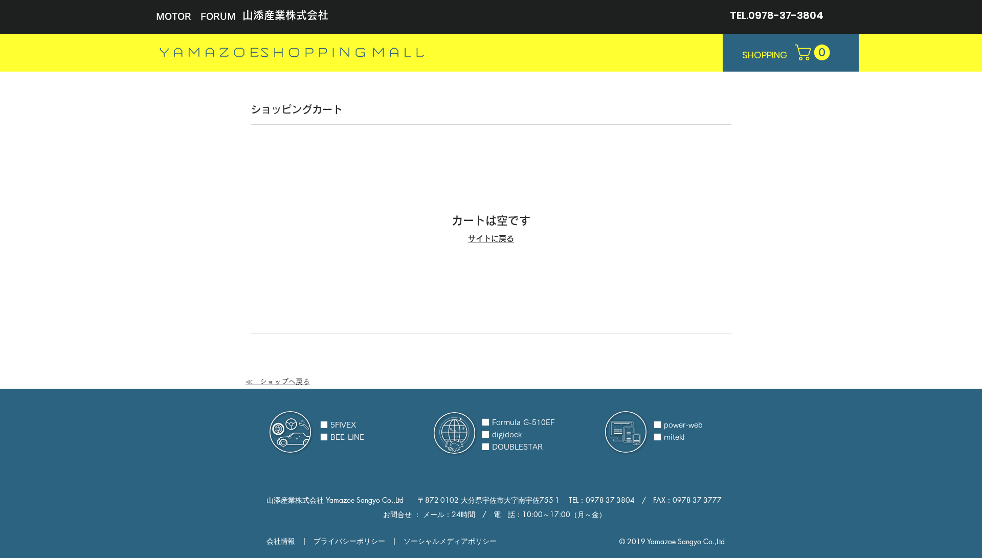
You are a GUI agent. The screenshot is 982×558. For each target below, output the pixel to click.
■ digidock (502, 434)
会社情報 (280, 541)
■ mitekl (669, 437)
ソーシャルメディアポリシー (450, 541)
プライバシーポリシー (349, 541)
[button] (814, 52)
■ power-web (678, 425)
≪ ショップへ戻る (278, 381)
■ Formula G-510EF (518, 422)
